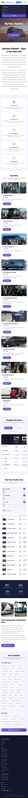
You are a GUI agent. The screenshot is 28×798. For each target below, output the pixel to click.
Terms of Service (4, 784)
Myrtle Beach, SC (5, 700)
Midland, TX (12, 684)
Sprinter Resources (5, 779)
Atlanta (11, 692)
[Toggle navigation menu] (25, 2)
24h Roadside (4, 767)
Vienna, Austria (22, 718)
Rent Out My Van (4, 776)
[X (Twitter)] (10, 790)
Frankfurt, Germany (18, 724)
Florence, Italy (5, 718)
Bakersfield (4, 673)
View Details (7, 203)
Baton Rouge (21, 706)
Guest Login (3, 771)
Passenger (8, 428)
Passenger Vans (4, 749)
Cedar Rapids (5, 692)
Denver (9, 676)
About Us (3, 743)
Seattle (15, 676)
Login (19, 2)
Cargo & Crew (14, 431)
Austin (18, 687)
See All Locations (14, 730)
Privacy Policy (4, 786)
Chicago (11, 690)
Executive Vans (4, 753)
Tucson (3, 676)
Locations (3, 741)
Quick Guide (3, 762)
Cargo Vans (3, 751)
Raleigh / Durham (12, 698)
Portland (4, 679)
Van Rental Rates (4, 769)
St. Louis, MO (5, 687)
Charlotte (4, 698)
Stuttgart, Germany (6, 716)
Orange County (5, 668)
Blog (2, 744)
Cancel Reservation (5, 763)
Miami (10, 695)
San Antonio (4, 690)
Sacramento (20, 668)
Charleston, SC (5, 708)
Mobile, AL (4, 706)
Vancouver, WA (17, 679)
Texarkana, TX (20, 684)
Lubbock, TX (4, 684)
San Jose (13, 668)
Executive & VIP (18, 428)
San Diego (20, 665)
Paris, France (13, 718)
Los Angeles (4, 665)
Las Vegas (17, 673)
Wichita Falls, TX (16, 682)
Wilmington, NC (22, 698)
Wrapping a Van (4, 757)
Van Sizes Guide (4, 755)
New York (4, 703)
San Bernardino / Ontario (7, 671)
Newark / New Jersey (16, 700)
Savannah (4, 695)
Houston (12, 687)
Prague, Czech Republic (7, 724)
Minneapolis (18, 690)
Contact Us (3, 765)
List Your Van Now (5, 777)
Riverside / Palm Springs (20, 671)
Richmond (11, 703)
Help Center (3, 788)
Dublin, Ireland (16, 721)
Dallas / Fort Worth (6, 682)
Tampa (15, 695)
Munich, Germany (16, 716)
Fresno (11, 673)
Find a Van (14, 15)
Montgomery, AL (12, 706)
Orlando (21, 695)
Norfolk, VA (18, 703)
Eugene (10, 679)
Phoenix (23, 673)
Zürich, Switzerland (6, 721)
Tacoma (20, 676)
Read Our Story (8, 645)
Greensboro (18, 692)
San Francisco (13, 665)
